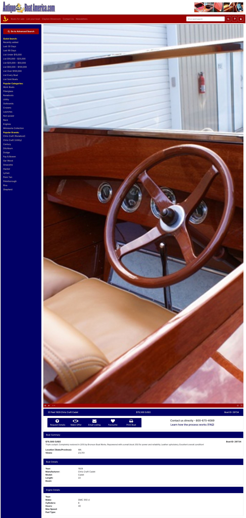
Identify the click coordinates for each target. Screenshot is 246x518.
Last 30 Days (9, 46)
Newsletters (81, 19)
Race (5, 120)
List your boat (33, 19)
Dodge (6, 152)
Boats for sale (17, 19)
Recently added (10, 42)
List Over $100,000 (12, 71)
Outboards (8, 103)
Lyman (6, 173)
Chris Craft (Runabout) (14, 136)
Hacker (6, 169)
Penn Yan (7, 177)
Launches (7, 111)
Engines (7, 124)
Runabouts (8, 95)
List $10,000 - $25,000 (14, 58)
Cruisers (7, 107)
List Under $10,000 (12, 54)
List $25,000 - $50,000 (14, 63)
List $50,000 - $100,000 (15, 67)
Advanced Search (22, 31)
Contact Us (68, 19)
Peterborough (10, 181)
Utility (6, 99)
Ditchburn (8, 148)
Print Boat (131, 424)
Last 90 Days (9, 50)
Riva (5, 185)
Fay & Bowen (9, 156)
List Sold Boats (10, 79)
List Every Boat (10, 75)
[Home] (5, 19)
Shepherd (7, 189)
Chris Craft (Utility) (12, 140)
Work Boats (8, 87)
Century (7, 144)
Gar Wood (8, 160)
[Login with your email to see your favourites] (240, 18)
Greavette (8, 164)
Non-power (8, 116)
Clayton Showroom (51, 19)
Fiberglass (8, 91)
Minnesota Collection (13, 128)
